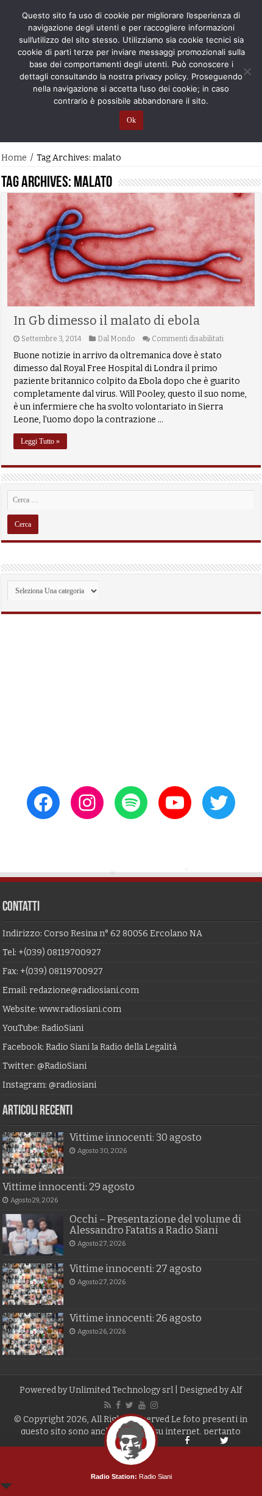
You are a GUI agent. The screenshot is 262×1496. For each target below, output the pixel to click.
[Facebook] (118, 1405)
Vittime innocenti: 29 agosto (68, 1187)
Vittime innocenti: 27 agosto (135, 1268)
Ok (131, 120)
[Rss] (107, 1405)
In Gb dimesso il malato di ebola (106, 320)
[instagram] (154, 1405)
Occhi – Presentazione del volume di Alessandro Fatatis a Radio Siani (155, 1224)
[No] (247, 71)
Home (14, 158)
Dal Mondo (116, 338)
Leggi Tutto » (40, 441)
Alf (236, 1390)
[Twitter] (129, 1405)
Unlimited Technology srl (121, 1390)
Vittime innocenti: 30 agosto (135, 1137)
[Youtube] (142, 1405)
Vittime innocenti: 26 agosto (135, 1318)
